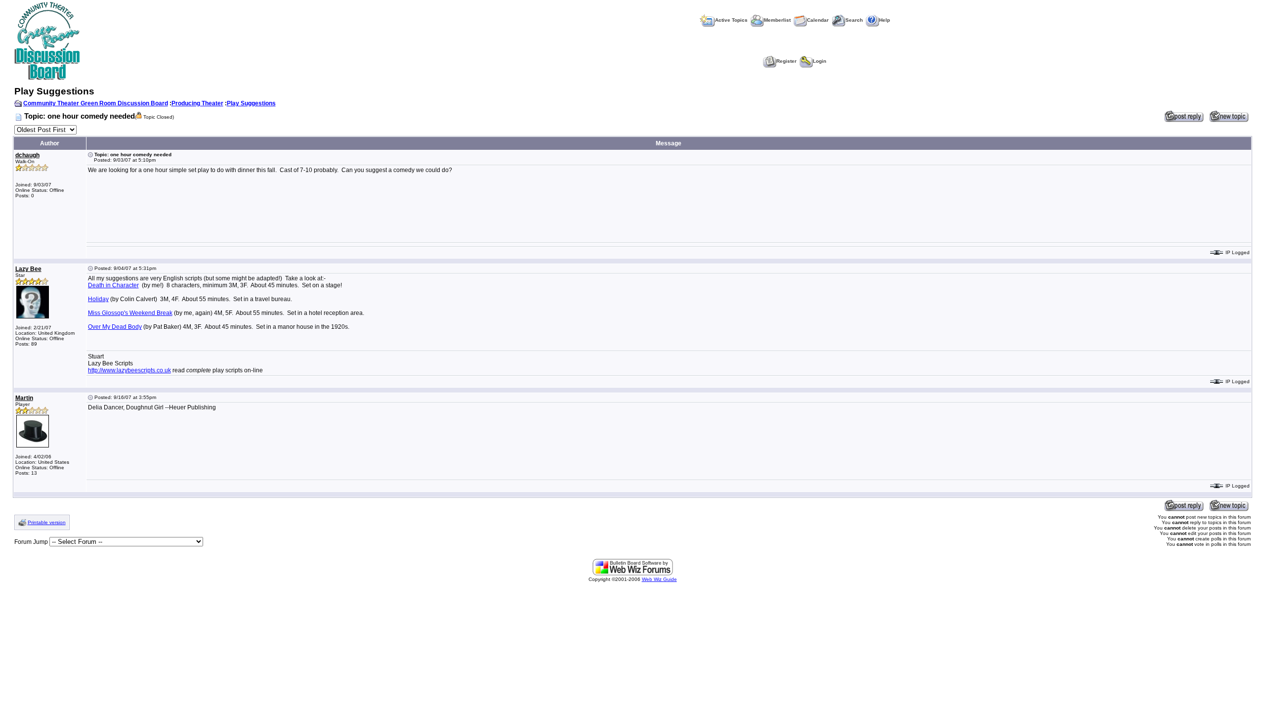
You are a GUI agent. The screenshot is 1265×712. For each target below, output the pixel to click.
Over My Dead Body (115, 326)
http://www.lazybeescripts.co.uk (129, 370)
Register (786, 61)
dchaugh (27, 155)
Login (819, 61)
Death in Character (113, 285)
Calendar (818, 20)
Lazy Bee (28, 269)
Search (854, 20)
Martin (24, 398)
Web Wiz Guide (659, 579)
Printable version (47, 522)
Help (884, 20)
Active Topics (731, 20)
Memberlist (777, 20)
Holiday (98, 299)
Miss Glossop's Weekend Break (130, 313)
